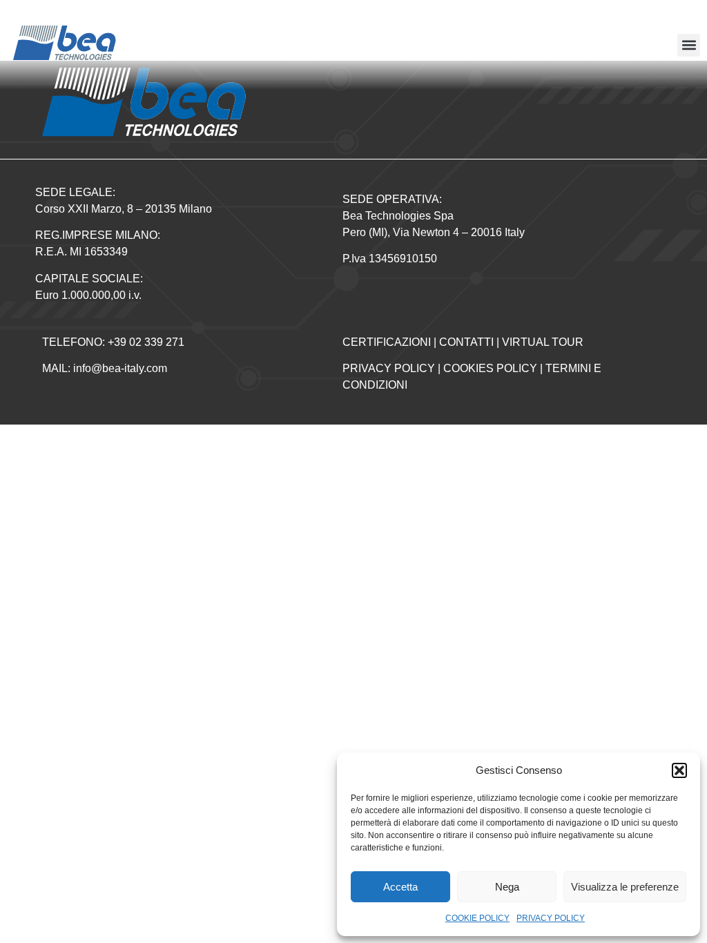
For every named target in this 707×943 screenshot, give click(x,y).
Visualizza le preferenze (625, 887)
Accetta (400, 887)
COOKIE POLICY (477, 918)
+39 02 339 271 (146, 342)
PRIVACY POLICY (550, 918)
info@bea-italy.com (120, 368)
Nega (507, 887)
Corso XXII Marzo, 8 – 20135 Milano (123, 209)
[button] (679, 770)
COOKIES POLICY (490, 368)
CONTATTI (466, 342)
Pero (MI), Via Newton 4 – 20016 (423, 232)
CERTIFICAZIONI (386, 342)
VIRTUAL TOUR (542, 342)
